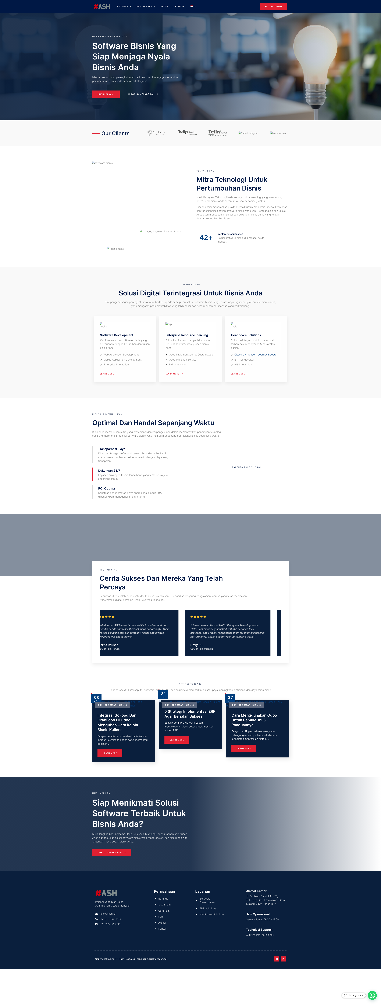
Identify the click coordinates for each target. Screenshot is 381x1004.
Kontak (180, 6)
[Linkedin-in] (276, 958)
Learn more (110, 753)
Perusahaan (144, 6)
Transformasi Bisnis (112, 705)
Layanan (122, 6)
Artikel (165, 6)
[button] (372, 995)
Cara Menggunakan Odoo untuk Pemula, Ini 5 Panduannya (254, 720)
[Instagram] (283, 958)
